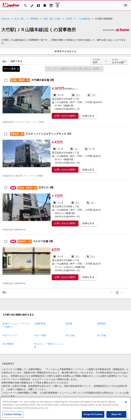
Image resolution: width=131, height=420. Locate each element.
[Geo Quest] (57, 5)
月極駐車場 (39, 323)
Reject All (116, 414)
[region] (65, 408)
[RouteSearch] (32, 5)
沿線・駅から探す (52, 18)
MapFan (5, 18)
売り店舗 (101, 335)
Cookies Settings (12, 414)
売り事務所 (8, 344)
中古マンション (10, 335)
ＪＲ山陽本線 (83, 18)
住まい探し (19, 18)
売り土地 (70, 335)
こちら (116, 392)
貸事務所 (34, 18)
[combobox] (100, 63)
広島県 (69, 18)
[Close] (125, 402)
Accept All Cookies (93, 414)
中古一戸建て (40, 335)
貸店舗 (69, 323)
